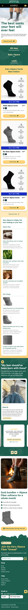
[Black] (6, 108)
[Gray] (4, 108)
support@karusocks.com (9, 593)
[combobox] (5, 596)
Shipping (3, 582)
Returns (3, 584)
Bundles (3, 567)
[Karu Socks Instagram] (25, 591)
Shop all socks (7, 41)
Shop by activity (5, 571)
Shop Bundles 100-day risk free (15, 528)
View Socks (13, 116)
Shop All (3, 569)
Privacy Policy (4, 579)
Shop (2, 566)
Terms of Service (5, 581)
